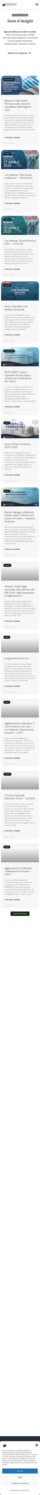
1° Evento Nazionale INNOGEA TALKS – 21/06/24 (19, 797)
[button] (37, 1445)
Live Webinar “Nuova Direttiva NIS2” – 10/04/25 (20, 242)
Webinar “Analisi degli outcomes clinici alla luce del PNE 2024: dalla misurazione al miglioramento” (19, 591)
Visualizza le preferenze (20, 1483)
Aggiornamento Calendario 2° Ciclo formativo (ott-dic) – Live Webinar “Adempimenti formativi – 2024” (19, 728)
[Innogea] (9, 4)
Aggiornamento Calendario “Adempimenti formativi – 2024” (18, 871)
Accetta (20, 1471)
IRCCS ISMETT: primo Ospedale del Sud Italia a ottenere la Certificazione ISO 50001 (17, 377)
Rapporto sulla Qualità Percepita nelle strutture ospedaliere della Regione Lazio (17, 105)
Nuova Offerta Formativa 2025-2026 (17, 446)
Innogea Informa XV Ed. (16, 658)
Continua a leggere (12, 138)
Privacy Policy (24, 1490)
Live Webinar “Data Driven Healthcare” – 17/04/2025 (18, 176)
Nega (20, 1477)
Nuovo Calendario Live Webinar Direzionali (16, 308)
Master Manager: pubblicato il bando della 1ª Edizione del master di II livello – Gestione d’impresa (19, 517)
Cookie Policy (14, 1490)
